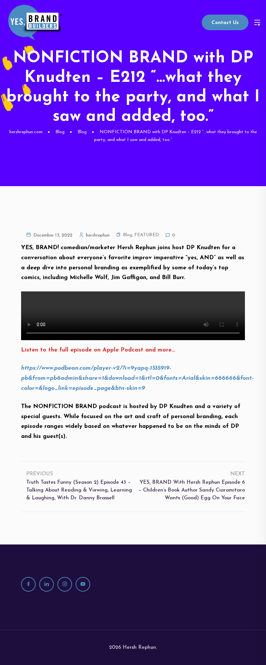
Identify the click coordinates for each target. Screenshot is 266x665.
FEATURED (146, 235)
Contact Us (225, 22)
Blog (127, 235)
